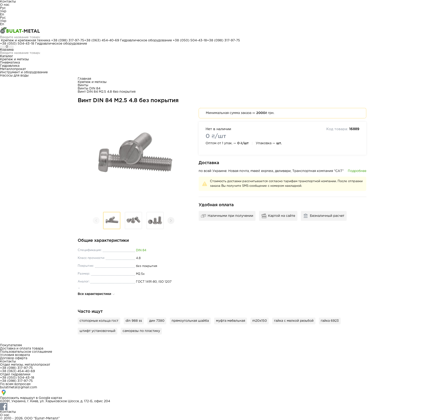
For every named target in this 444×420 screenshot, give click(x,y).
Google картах (50, 398)
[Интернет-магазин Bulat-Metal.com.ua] (222, 31)
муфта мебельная (230, 320)
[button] (170, 220)
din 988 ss (134, 320)
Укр (3, 11)
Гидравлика (9, 65)
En (2, 14)
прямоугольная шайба (190, 320)
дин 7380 (156, 320)
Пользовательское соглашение (26, 351)
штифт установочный (97, 331)
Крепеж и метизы (14, 59)
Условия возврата (15, 355)
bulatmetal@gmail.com (18, 387)
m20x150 (259, 320)
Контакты (8, 1)
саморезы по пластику (141, 331)
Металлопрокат (13, 69)
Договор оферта (13, 358)
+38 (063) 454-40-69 (101, 40)
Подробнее (357, 171)
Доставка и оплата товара (21, 348)
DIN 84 (141, 250)
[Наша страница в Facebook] (222, 406)
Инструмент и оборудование (24, 72)
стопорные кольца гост (99, 320)
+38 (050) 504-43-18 (190, 40)
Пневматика (10, 62)
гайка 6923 (330, 320)
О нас (4, 4)
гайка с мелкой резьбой (294, 320)
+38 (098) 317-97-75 (67, 40)
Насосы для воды (14, 75)
